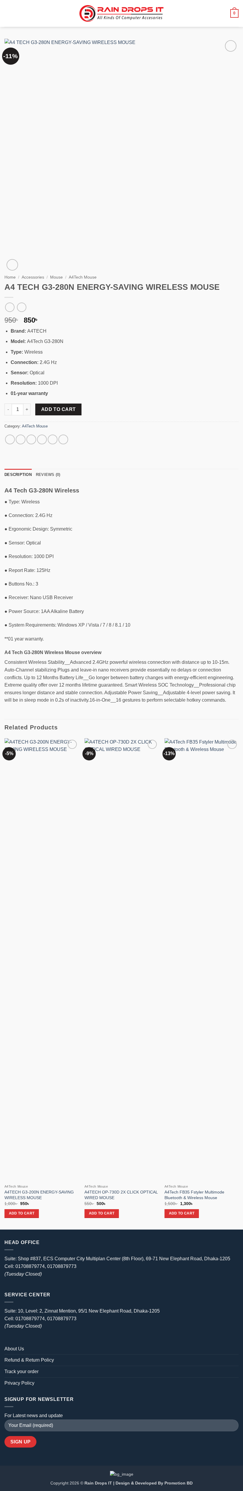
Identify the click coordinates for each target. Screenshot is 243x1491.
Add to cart (58, 409)
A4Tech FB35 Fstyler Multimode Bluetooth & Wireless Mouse (194, 1195)
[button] (8, 13)
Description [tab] (18, 474)
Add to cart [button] (22, 1213)
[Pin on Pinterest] (52, 439)
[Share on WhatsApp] (10, 439)
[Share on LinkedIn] (63, 439)
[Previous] (4, 983)
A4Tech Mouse (83, 277)
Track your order (21, 1371)
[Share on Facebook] (20, 439)
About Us (14, 1348)
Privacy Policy (19, 1383)
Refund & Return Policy (29, 1359)
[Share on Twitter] (31, 439)
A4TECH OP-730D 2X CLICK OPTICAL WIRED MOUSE (121, 1195)
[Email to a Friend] (42, 439)
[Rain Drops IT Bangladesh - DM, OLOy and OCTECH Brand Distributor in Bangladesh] (121, 13)
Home (10, 277)
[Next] (238, 983)
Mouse (56, 277)
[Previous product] (21, 307)
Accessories (33, 277)
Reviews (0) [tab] (48, 474)
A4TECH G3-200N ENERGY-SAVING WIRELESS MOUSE (39, 1195)
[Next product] (9, 307)
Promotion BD (178, 1483)
